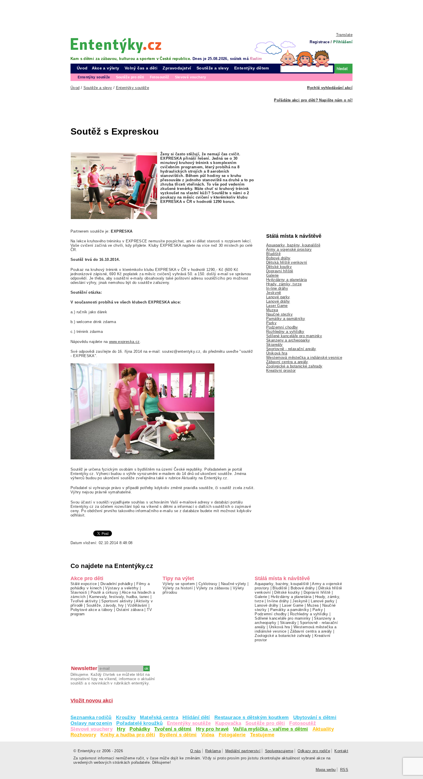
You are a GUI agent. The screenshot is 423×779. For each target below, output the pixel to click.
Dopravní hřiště (279, 271)
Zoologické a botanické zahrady (294, 366)
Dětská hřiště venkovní (286, 262)
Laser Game (277, 305)
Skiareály (274, 344)
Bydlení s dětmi (178, 734)
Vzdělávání (137, 605)
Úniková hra (276, 353)
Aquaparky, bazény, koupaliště (293, 245)
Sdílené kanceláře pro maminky (294, 336)
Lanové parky (278, 297)
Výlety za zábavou (212, 588)
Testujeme (262, 734)
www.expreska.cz (124, 341)
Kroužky (126, 717)
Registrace (319, 42)
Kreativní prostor (281, 370)
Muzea (272, 310)
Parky (271, 323)
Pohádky (139, 729)
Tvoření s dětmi (173, 729)
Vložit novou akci (91, 700)
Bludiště (273, 254)
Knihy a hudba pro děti (127, 734)
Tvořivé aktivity (84, 601)
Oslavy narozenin (91, 723)
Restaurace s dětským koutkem (251, 717)
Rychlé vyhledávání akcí (329, 88)
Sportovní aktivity (117, 601)
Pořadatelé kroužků (139, 723)
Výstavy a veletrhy (121, 588)
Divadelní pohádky (116, 584)
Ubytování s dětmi (315, 717)
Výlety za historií (178, 588)
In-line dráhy (277, 288)
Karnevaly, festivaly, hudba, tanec (119, 597)
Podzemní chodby (282, 327)
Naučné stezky (279, 314)
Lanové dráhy (278, 301)
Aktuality (323, 729)
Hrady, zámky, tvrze (284, 284)
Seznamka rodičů (91, 717)
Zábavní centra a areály (287, 362)
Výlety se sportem (179, 584)
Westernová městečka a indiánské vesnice (304, 357)
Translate (344, 35)
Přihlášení (342, 42)
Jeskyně (273, 293)
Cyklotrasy (208, 584)
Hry (121, 729)
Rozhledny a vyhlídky (285, 331)
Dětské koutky (279, 267)
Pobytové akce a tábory (91, 610)
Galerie (272, 275)
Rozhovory (83, 734)
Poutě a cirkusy (105, 592)
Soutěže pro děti (265, 723)
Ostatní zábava (129, 610)
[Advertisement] (211, 16)
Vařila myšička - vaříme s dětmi (270, 729)
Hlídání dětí (196, 717)
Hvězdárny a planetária (286, 280)
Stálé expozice (83, 584)
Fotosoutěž (302, 723)
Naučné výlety (233, 584)
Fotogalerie (232, 734)
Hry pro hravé (212, 729)
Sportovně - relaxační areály (291, 349)
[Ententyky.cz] (115, 45)
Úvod (82, 68)
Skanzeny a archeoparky (288, 340)
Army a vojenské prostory (289, 249)
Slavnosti (78, 592)
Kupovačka (228, 723)
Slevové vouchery (91, 729)
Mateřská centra (159, 717)
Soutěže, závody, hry (105, 605)
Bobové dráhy (278, 258)
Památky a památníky (285, 318)
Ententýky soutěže (189, 723)
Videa (207, 734)
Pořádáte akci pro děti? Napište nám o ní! (313, 100)
